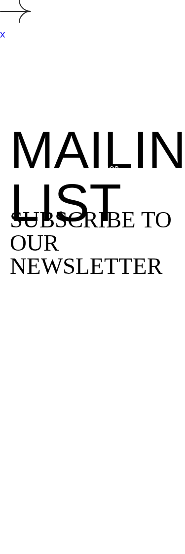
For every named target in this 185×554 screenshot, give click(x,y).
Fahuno (38, 24)
